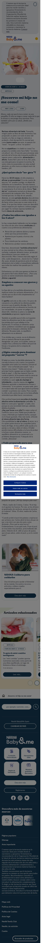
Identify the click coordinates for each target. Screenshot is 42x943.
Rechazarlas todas (20, 494)
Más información (11, 477)
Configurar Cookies (20, 483)
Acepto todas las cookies (20, 488)
